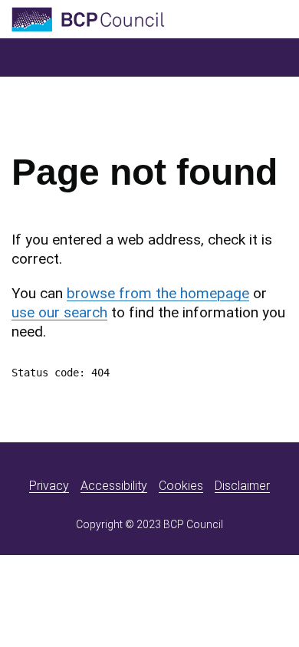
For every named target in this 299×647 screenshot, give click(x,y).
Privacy (49, 485)
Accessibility (113, 485)
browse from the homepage (158, 293)
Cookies (181, 485)
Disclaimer (242, 485)
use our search (59, 312)
